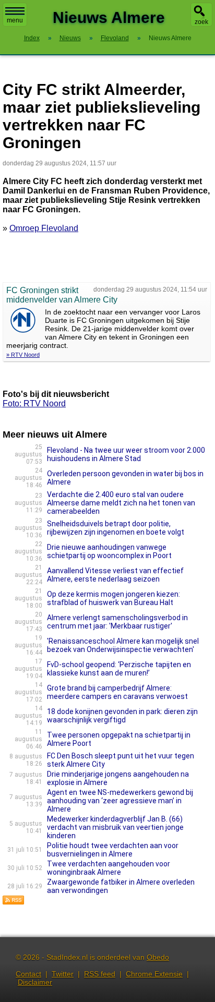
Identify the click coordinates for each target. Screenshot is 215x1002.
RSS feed (99, 974)
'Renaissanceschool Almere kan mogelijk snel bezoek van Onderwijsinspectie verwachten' (123, 645)
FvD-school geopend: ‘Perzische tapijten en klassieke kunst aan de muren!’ (119, 668)
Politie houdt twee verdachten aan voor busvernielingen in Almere (112, 849)
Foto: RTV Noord (34, 403)
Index (32, 38)
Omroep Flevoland (43, 228)
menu (15, 20)
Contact (28, 974)
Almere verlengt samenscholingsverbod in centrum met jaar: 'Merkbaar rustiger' (117, 621)
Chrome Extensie (154, 974)
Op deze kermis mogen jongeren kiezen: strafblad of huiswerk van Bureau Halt (113, 598)
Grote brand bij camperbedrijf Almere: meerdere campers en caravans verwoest (117, 692)
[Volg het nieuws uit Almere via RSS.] (14, 902)
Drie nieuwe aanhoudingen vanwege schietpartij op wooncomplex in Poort (109, 551)
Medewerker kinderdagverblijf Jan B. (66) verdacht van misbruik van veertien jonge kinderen (115, 827)
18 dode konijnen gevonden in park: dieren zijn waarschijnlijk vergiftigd (122, 715)
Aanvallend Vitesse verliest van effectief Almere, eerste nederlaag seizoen (115, 574)
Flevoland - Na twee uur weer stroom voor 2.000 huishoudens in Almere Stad (126, 454)
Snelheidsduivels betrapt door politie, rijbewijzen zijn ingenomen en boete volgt (115, 528)
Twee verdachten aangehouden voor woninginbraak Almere (108, 868)
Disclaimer (35, 982)
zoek (201, 22)
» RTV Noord (23, 355)
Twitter (63, 974)
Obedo (158, 957)
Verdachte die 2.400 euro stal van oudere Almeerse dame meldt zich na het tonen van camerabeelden (121, 502)
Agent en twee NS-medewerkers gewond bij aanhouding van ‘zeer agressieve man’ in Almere (120, 800)
